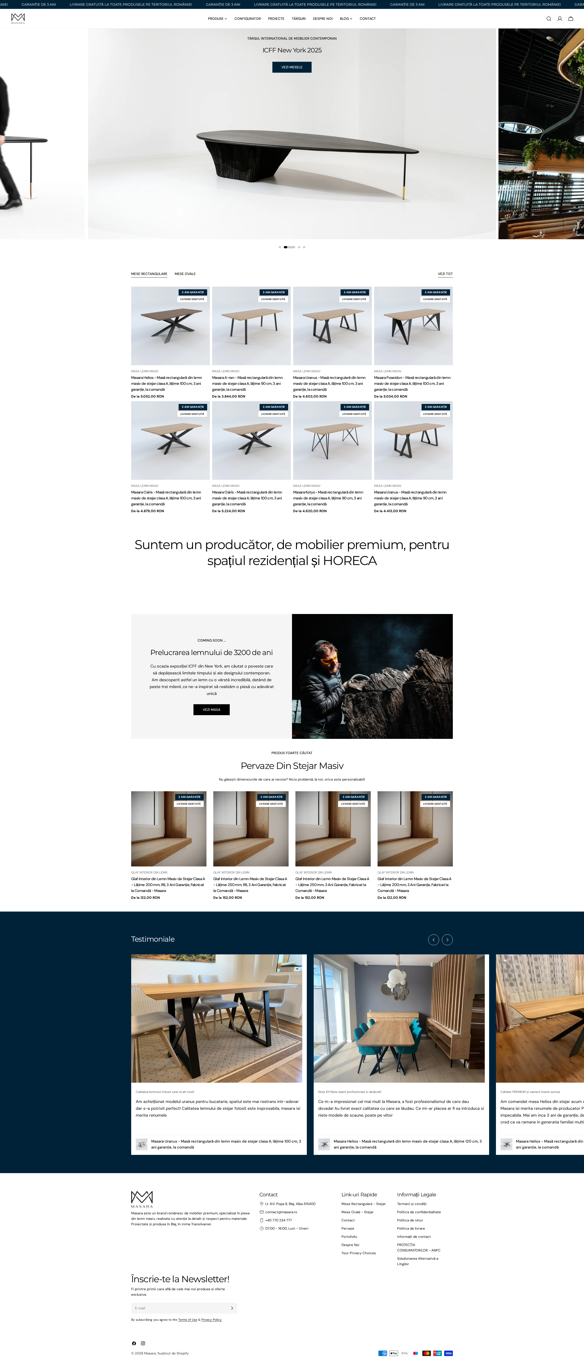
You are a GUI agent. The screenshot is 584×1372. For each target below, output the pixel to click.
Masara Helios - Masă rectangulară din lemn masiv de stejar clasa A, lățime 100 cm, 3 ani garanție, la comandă (166, 383)
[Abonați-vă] (232, 1308)
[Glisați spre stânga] (433, 939)
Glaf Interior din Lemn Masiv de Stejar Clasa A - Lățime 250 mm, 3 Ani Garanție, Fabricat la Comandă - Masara (332, 884)
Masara (150, 1353)
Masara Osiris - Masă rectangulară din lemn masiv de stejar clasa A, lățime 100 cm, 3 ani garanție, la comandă (166, 498)
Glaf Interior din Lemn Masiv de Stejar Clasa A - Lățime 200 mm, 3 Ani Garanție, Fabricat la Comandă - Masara (414, 884)
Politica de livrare (411, 1228)
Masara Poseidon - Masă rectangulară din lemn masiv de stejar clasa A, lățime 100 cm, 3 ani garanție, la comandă (412, 383)
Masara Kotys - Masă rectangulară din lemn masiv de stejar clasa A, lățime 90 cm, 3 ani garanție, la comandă (328, 498)
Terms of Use (187, 1320)
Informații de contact (414, 1236)
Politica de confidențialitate (419, 1212)
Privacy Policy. (211, 1320)
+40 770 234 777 (278, 1220)
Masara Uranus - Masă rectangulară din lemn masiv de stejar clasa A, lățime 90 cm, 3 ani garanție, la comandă (410, 498)
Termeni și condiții (412, 1204)
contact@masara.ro (281, 1212)
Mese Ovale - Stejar (358, 1212)
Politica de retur (410, 1220)
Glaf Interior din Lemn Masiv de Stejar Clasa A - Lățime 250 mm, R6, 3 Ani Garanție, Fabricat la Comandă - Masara (250, 884)
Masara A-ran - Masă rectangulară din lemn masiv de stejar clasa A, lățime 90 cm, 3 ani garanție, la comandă (247, 383)
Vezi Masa (211, 709)
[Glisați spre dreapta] (447, 939)
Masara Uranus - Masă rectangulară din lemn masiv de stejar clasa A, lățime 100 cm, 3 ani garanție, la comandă (329, 383)
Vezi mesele (292, 67)
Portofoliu (349, 1236)
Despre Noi (350, 1245)
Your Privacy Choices (359, 1253)
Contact (348, 1220)
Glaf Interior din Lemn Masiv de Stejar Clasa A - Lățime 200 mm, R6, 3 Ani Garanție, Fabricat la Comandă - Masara (168, 884)
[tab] (149, 274)
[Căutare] (548, 18)
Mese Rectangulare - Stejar (364, 1204)
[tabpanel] (292, 400)
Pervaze (348, 1228)
